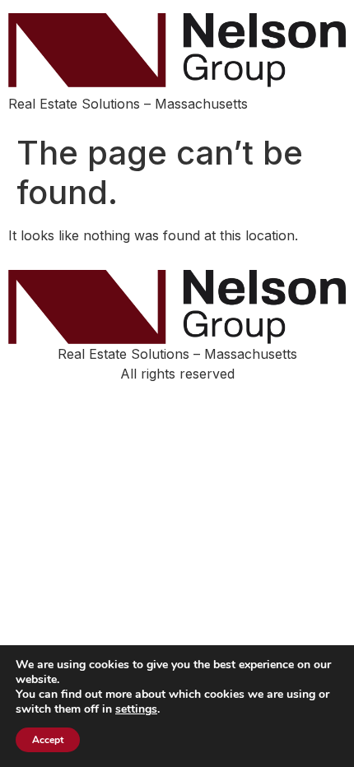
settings (136, 709)
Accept (47, 739)
